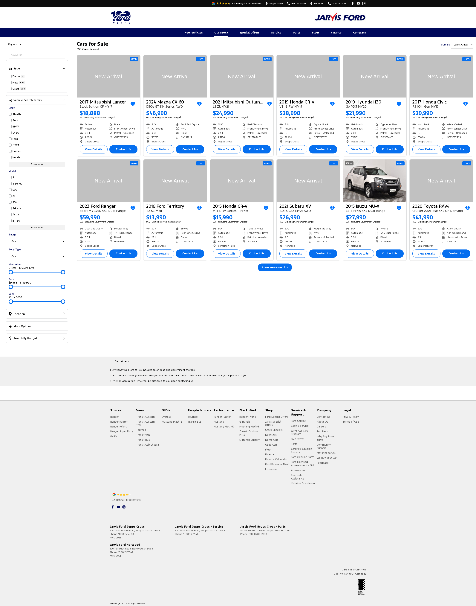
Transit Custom (145, 416)
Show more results (275, 267)
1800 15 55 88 (126, 534)
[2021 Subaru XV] (308, 180)
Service (276, 32)
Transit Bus (143, 439)
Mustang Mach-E (172, 421)
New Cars (271, 435)
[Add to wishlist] (133, 104)
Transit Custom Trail (145, 423)
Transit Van (143, 435)
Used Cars (271, 444)
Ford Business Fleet (277, 464)
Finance (336, 32)
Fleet (315, 32)
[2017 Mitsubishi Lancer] (108, 76)
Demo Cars (271, 439)
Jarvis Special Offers (273, 423)
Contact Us (123, 149)
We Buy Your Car (327, 457)
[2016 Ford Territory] (175, 180)
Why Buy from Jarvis (325, 438)
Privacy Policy (351, 416)
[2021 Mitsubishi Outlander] (241, 76)
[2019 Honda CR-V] (308, 76)
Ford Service (298, 421)
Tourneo (141, 430)
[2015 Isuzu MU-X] (374, 180)
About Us (322, 421)
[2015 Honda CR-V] (241, 180)
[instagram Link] (364, 3)
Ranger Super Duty (121, 431)
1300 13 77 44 (190, 534)
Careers (321, 426)
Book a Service (300, 425)
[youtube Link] (358, 3)
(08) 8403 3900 (258, 534)
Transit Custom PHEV (248, 433)
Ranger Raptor (119, 421)
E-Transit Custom (249, 439)
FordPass (322, 431)
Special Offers (250, 32)
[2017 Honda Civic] (441, 76)
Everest (166, 416)
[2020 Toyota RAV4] (441, 180)
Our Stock (221, 32)
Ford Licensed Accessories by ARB (302, 463)
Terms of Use (351, 421)
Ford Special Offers (276, 416)
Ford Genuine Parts (302, 457)
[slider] (11, 272)
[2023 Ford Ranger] (108, 180)
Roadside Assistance (297, 476)
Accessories (298, 470)
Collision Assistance (303, 483)
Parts (296, 32)
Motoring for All (326, 453)
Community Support (324, 446)
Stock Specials (274, 430)
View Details (93, 149)
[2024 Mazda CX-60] (175, 76)
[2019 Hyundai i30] (374, 76)
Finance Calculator (276, 459)
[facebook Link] (352, 3)
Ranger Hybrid (118, 426)
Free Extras (297, 439)
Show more (37, 164)
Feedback (322, 463)
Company (359, 32)
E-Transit (244, 421)
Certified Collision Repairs (301, 450)
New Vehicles (193, 32)
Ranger (114, 416)
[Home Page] (121, 17)
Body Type (15, 249)
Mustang (219, 421)
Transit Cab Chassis (148, 444)
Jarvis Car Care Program (299, 432)
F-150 (113, 436)
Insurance (271, 469)
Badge (12, 234)
